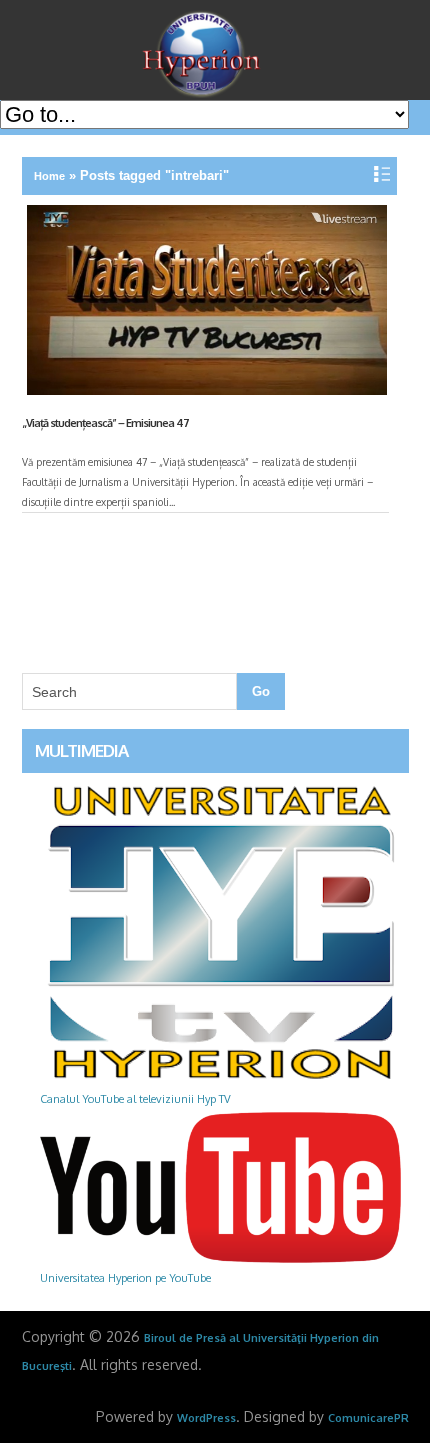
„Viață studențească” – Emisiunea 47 (105, 423)
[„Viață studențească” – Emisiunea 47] (204, 304)
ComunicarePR (368, 1418)
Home (49, 176)
